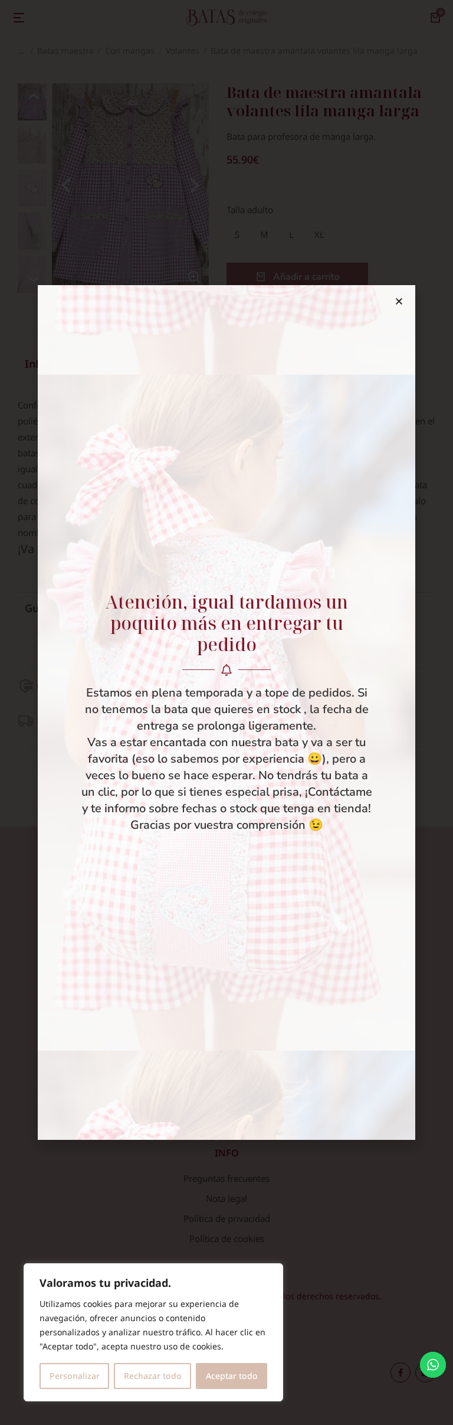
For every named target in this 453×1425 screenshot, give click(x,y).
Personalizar (75, 1375)
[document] (226, 712)
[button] (399, 301)
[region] (153, 1332)
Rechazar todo (153, 1375)
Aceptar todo (232, 1375)
